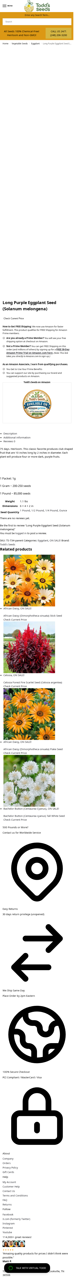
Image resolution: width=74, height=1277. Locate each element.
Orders (7, 1163)
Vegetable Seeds (20, 43)
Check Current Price (14, 318)
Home (5, 43)
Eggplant (35, 43)
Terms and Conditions (15, 1195)
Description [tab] (10, 433)
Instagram (9, 1223)
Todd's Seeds (7, 544)
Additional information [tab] (16, 437)
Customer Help (11, 1186)
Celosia (7, 675)
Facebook (8, 1214)
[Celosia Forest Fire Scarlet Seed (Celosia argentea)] (38, 647)
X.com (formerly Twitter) (16, 1219)
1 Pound (25, 510)
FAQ (5, 1200)
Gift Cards (8, 1172)
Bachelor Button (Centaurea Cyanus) (24, 808)
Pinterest (8, 1227)
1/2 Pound (37, 510)
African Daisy (11, 608)
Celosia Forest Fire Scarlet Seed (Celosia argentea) (32, 682)
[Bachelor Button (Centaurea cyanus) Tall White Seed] (38, 781)
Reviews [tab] (9, 441)
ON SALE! (55, 540)
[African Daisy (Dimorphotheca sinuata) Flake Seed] (38, 714)
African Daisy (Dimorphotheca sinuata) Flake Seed (33, 749)
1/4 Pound (51, 510)
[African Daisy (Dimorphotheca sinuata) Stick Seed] (38, 580)
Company (8, 1158)
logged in (21, 533)
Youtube (7, 1232)
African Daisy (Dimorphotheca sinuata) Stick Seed (32, 615)
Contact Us (9, 1191)
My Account (9, 1182)
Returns (7, 1204)
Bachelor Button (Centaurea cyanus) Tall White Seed (34, 816)
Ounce (63, 510)
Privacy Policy (10, 1167)
